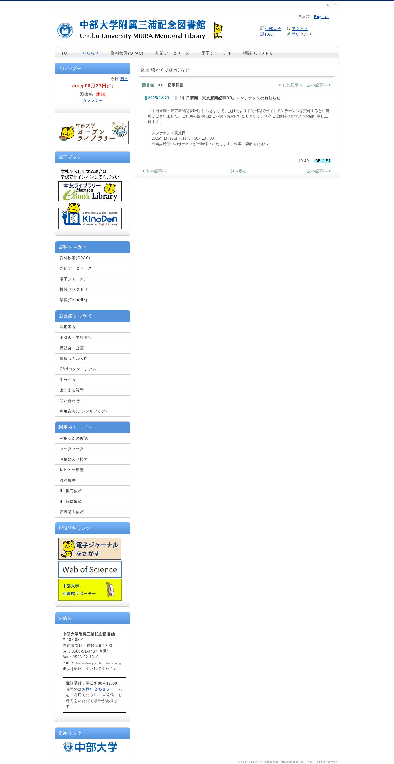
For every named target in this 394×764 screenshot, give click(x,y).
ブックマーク (72, 449)
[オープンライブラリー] (93, 143)
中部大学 (273, 29)
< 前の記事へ (291, 85)
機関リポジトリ (258, 53)
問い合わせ (302, 34)
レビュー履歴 (72, 470)
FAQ (269, 34)
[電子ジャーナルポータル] (89, 558)
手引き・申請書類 (76, 337)
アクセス (300, 29)
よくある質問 (72, 390)
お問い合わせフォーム (102, 689)
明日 (124, 78)
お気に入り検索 (74, 459)
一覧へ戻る (237, 171)
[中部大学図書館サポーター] (90, 599)
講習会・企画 (72, 348)
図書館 (148, 85)
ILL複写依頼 (71, 491)
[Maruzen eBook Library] (90, 200)
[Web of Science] (90, 576)
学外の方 (68, 380)
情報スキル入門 (74, 358)
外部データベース (172, 53)
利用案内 (68, 327)
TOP (65, 53)
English (321, 17)
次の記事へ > (319, 85)
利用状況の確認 (74, 438)
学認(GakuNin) (73, 300)
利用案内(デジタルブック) (83, 411)
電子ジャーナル (216, 53)
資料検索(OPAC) (127, 53)
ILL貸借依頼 (71, 501)
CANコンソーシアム (78, 369)
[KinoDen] (90, 228)
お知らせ (90, 53)
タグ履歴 (68, 480)
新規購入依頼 (72, 512)
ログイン (333, 4)
